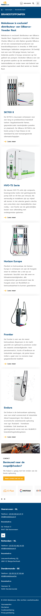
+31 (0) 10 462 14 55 (16, 546)
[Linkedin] (3, 535)
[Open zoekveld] (33, 3)
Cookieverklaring (7, 610)
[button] (2, 499)
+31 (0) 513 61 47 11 (16, 514)
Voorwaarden (6, 604)
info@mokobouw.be (9, 576)
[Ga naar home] (1, 9)
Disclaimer (5, 607)
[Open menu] (38, 3)
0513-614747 (27, 3)
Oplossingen (8, 10)
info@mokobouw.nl (8, 517)
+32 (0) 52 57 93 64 (16, 573)
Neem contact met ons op (14, 478)
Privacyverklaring (7, 613)
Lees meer (11, 141)
